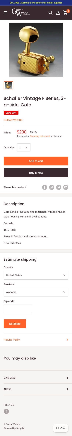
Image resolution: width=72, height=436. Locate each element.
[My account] (58, 13)
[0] (65, 12)
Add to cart (36, 160)
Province (9, 284)
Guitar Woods (13, 120)
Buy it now (36, 172)
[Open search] (51, 13)
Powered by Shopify (14, 428)
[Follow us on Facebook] (6, 411)
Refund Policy (12, 339)
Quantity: (9, 147)
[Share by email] (65, 187)
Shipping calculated (40, 136)
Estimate (14, 323)
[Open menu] (5, 12)
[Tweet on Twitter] (58, 187)
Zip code (9, 301)
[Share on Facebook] (44, 187)
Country (8, 267)
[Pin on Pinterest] (51, 187)
